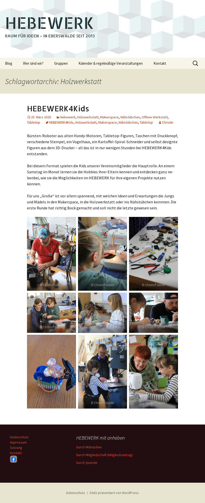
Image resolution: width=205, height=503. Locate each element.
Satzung (16, 447)
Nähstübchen (130, 117)
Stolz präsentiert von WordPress (114, 492)
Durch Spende (86, 462)
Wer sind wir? (33, 63)
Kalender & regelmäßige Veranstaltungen (110, 63)
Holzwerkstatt (87, 117)
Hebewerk (68, 117)
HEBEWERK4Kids (58, 108)
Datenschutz (19, 437)
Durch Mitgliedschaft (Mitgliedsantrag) (104, 455)
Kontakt (160, 63)
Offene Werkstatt (155, 117)
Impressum (18, 442)
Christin (167, 122)
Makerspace (109, 117)
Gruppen (61, 63)
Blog (8, 63)
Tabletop (33, 122)
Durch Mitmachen (89, 447)
